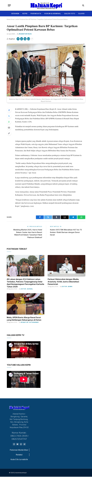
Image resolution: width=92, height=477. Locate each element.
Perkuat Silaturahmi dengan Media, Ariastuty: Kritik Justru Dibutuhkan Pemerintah (63, 281)
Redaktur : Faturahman (29, 322)
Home (8, 19)
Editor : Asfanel (27, 289)
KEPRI (24, 13)
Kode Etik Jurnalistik (19, 459)
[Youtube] (17, 444)
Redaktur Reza (25, 34)
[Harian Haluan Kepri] (46, 5)
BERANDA (15, 13)
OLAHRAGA (83, 13)
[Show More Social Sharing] (32, 38)
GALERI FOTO (69, 13)
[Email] (9, 127)
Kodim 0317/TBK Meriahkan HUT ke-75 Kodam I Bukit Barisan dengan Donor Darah (66, 232)
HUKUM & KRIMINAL (52, 13)
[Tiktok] (24, 444)
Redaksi (19, 455)
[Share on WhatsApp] (21, 38)
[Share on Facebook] (18, 38)
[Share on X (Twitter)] (25, 38)
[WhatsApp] (9, 122)
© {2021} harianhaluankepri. (18, 473)
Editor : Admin (67, 286)
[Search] (83, 5)
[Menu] (9, 5)
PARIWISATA (36, 13)
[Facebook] (9, 110)
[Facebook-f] (14, 444)
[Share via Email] (28, 38)
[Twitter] (9, 116)
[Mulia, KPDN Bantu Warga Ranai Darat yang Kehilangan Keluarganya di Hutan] (25, 304)
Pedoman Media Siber (19, 450)
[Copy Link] (9, 133)
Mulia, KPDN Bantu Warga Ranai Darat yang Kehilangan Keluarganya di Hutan (24, 318)
